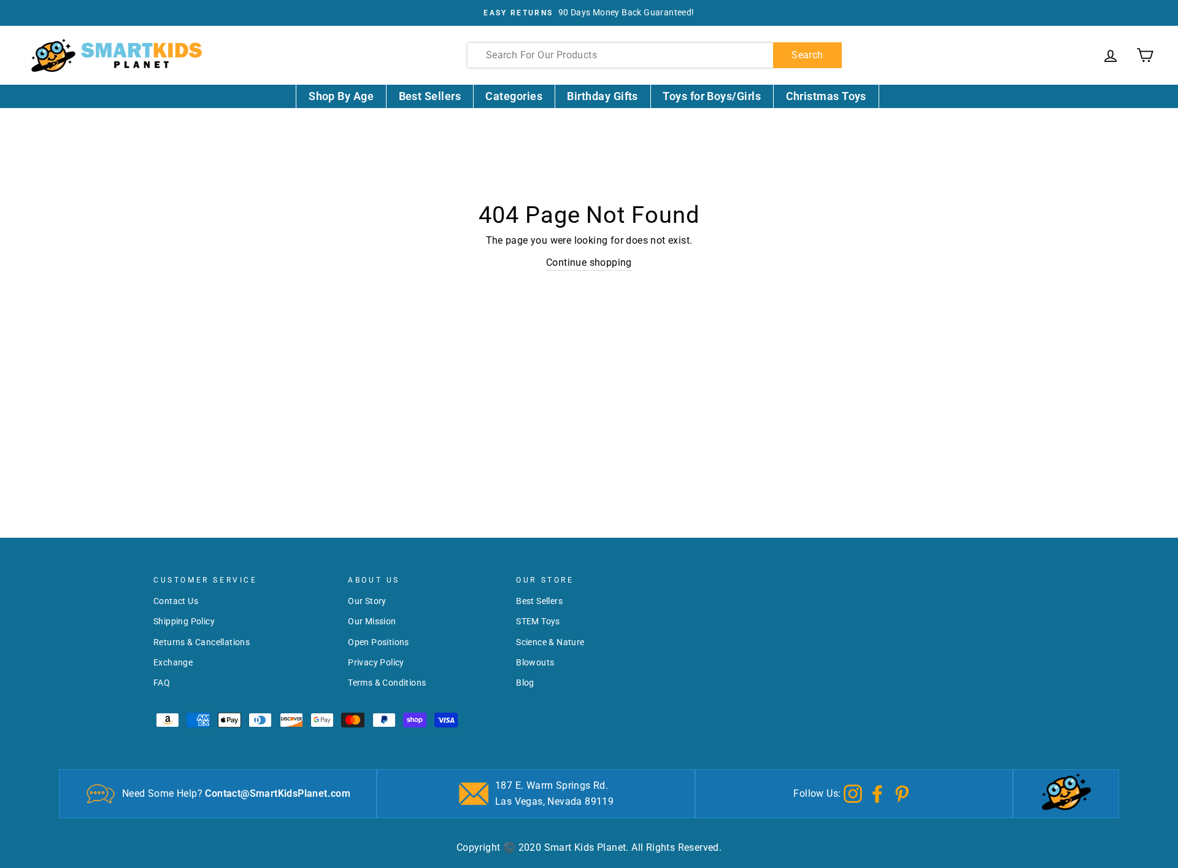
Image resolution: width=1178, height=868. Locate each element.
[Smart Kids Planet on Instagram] (853, 793)
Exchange (173, 662)
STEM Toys (538, 621)
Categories (513, 96)
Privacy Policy (376, 662)
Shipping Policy (184, 621)
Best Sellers (430, 96)
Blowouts (535, 662)
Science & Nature (550, 642)
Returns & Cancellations (201, 642)
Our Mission (372, 621)
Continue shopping (589, 262)
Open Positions (378, 642)
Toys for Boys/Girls (712, 96)
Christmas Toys (826, 96)
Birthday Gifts (602, 96)
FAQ (161, 683)
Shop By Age (341, 96)
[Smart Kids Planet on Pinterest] (902, 793)
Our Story (367, 601)
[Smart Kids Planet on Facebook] (877, 793)
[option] (589, 13)
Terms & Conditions (387, 683)
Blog (525, 683)
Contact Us (175, 601)
